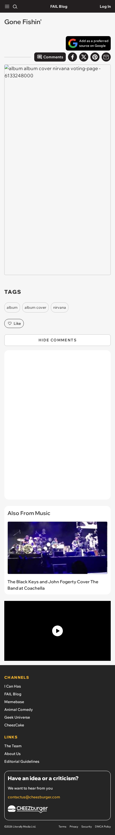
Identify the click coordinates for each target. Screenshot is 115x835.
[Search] (15, 6)
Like (17, 323)
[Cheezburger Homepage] (57, 810)
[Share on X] (83, 57)
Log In (105, 6)
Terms (62, 826)
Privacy (74, 826)
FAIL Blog (58, 6)
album (12, 307)
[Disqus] (57, 427)
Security (86, 826)
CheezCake (14, 725)
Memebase (14, 701)
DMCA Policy (103, 826)
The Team (13, 746)
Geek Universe (17, 717)
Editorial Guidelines (21, 761)
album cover (35, 307)
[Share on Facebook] (72, 57)
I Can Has (12, 686)
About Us (12, 753)
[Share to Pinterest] (94, 57)
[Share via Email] (106, 57)
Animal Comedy (18, 709)
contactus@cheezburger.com (34, 797)
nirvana (59, 307)
